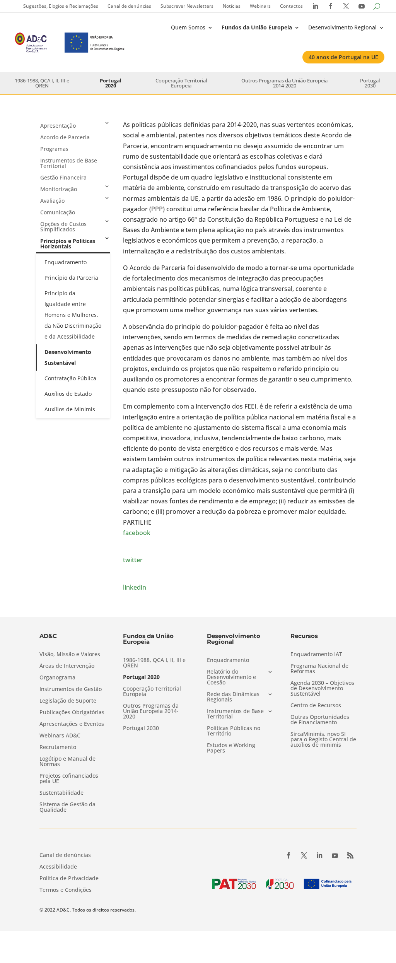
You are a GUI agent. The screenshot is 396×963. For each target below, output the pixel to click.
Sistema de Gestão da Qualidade (67, 807)
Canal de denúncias (129, 6)
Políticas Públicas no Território (233, 731)
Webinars (260, 6)
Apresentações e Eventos (71, 724)
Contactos (291, 6)
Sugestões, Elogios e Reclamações (60, 6)
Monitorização (58, 189)
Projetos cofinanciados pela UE (68, 779)
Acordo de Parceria (65, 137)
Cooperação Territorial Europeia (181, 83)
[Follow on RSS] (350, 855)
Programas (54, 148)
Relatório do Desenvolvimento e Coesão (231, 677)
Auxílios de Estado (68, 393)
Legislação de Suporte (67, 701)
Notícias (232, 6)
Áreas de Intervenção (66, 666)
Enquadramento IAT (316, 655)
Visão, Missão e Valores (69, 655)
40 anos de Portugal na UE (343, 57)
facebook (136, 533)
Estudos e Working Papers (231, 748)
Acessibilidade (58, 867)
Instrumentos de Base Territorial (68, 163)
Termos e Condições (65, 890)
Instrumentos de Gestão (70, 689)
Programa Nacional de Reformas (319, 669)
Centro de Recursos (315, 706)
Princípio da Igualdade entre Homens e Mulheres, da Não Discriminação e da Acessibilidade (72, 314)
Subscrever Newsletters (186, 6)
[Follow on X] (304, 855)
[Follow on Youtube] (335, 855)
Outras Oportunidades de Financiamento (319, 720)
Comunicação (57, 212)
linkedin (134, 587)
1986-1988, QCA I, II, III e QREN (42, 83)
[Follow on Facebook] (288, 855)
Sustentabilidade (61, 793)
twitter (133, 560)
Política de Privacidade (69, 879)
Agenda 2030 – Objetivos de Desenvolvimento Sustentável (322, 688)
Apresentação (58, 125)
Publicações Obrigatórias (71, 713)
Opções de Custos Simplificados (63, 226)
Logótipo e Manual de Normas (67, 762)
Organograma (57, 678)
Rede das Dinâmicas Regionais (233, 697)
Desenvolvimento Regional (342, 27)
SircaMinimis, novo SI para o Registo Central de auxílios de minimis (323, 739)
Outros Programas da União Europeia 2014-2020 (284, 83)
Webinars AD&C (59, 736)
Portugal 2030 (370, 83)
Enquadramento (65, 262)
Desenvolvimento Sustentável (67, 357)
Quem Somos (188, 27)
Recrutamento (57, 747)
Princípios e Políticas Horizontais (67, 243)
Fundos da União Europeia (257, 27)
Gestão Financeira (63, 177)
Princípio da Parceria (71, 277)
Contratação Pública (70, 378)
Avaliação (52, 200)
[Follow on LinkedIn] (319, 855)
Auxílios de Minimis (69, 409)
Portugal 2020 (110, 83)
